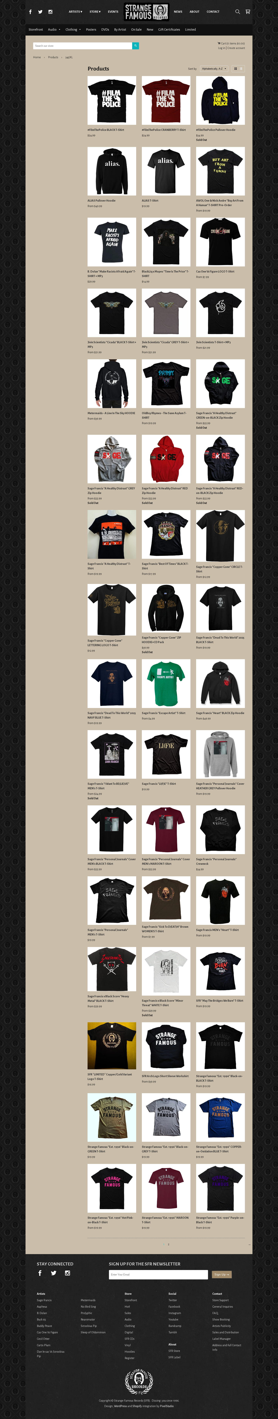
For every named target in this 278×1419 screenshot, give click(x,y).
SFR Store (174, 1350)
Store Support (220, 1300)
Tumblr (173, 1332)
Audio (52, 29)
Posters (91, 29)
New (150, 29)
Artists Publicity (221, 1325)
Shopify (137, 1406)
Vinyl (128, 1345)
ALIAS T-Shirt (150, 200)
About (194, 11)
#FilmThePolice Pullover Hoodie (215, 129)
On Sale (136, 29)
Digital (129, 1332)
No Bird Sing (88, 1306)
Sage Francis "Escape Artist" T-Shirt (163, 713)
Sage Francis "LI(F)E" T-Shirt (159, 783)
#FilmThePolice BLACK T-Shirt (106, 129)
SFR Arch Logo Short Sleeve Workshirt (165, 1076)
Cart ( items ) (233, 43)
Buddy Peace (44, 1325)
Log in (221, 48)
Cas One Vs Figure (47, 1332)
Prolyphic (86, 1313)
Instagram (50, 11)
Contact (213, 11)
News (178, 11)
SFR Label (174, 1357)
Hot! (127, 1306)
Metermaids (88, 1300)
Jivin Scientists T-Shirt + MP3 (213, 342)
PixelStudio (166, 1406)
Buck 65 (41, 1319)
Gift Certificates (169, 29)
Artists (74, 11)
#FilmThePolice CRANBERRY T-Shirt (164, 129)
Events (113, 11)
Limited (190, 29)
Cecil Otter (43, 1338)
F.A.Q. (215, 1313)
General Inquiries (222, 1306)
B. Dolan (42, 1313)
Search (237, 11)
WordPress (120, 1406)
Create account (236, 48)
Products (53, 57)
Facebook (30, 11)
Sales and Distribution (225, 1332)
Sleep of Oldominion (93, 1332)
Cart (247, 11)
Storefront (36, 29)
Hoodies (130, 1351)
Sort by (192, 69)
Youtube (173, 1319)
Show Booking (221, 1319)
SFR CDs (129, 1338)
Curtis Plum (43, 1345)
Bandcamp (175, 1325)
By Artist (120, 29)
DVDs (105, 29)
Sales (128, 1313)
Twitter (40, 11)
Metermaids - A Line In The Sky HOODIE (111, 413)
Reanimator (88, 1319)
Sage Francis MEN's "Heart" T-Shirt (217, 930)
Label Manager (221, 1338)
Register (129, 1358)
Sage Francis (44, 1300)
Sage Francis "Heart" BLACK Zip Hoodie (220, 713)
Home (146, 11)
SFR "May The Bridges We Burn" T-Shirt (219, 1000)
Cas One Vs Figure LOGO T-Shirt (215, 271)
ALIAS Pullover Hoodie (102, 200)
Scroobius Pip (89, 1325)
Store (94, 11)
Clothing (72, 29)
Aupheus (42, 1306)
